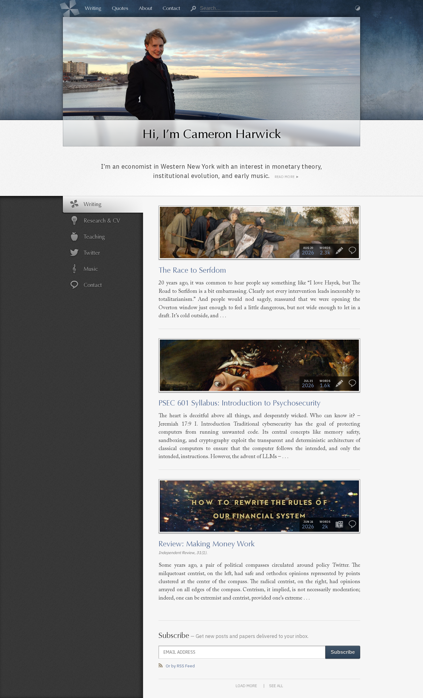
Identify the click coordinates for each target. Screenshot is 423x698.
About (145, 8)
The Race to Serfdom (192, 270)
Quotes (120, 8)
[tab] (103, 204)
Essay (339, 251)
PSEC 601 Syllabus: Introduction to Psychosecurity (240, 403)
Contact (171, 8)
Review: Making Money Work (207, 544)
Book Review (339, 524)
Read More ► (287, 177)
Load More (246, 685)
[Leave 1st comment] (352, 251)
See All (276, 685)
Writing (93, 8)
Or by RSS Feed (180, 666)
